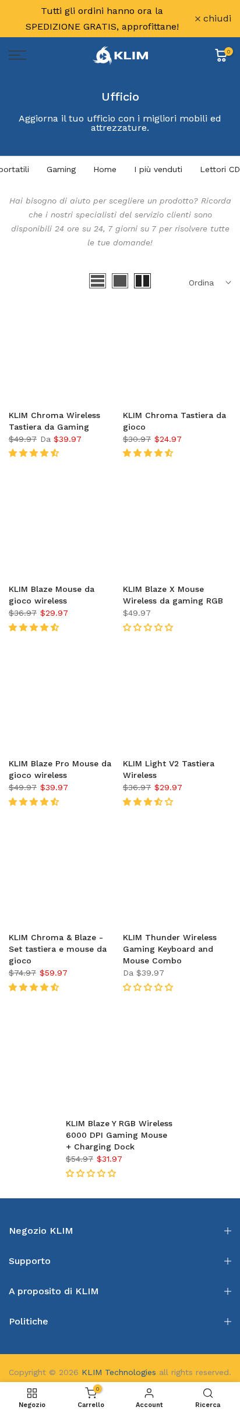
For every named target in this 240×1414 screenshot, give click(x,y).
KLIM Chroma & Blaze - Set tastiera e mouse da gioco (58, 949)
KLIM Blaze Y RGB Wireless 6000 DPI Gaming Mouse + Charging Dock (119, 1135)
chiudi (215, 18)
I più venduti (158, 169)
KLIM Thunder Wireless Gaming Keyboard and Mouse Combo (170, 949)
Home (105, 169)
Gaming (61, 169)
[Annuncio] (102, 18)
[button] (35, 453)
